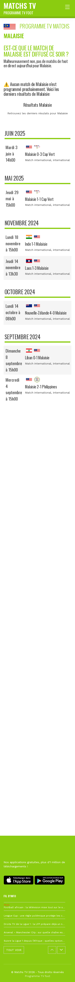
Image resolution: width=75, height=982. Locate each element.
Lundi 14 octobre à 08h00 (13, 312)
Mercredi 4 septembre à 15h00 (14, 389)
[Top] (64, 973)
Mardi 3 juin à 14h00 (11, 153)
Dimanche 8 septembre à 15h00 (14, 360)
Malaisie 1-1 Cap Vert (39, 199)
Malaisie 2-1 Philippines (41, 387)
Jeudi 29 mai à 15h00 (12, 198)
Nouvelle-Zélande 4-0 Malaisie (46, 313)
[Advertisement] (37, 590)
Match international (38, 160)
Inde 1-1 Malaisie (36, 244)
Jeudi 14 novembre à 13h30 (13, 267)
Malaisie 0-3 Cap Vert (40, 154)
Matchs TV (20, 7)
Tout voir (13, 950)
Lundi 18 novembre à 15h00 (13, 243)
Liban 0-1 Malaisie (37, 358)
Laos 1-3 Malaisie (36, 268)
